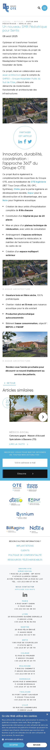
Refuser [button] (36, 745)
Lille (25, 705)
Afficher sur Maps (25, 589)
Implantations (25, 546)
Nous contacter (25, 587)
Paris (25, 601)
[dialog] (25, 731)
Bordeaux (25, 679)
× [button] (47, 714)
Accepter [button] (13, 745)
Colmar (25, 653)
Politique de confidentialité (25, 555)
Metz (25, 640)
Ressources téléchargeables (25, 560)
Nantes (25, 627)
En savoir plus (18, 735)
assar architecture (12, 75)
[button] (42, 416)
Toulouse (25, 692)
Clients (25, 551)
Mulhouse (25, 666)
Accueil (7, 21)
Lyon (25, 614)
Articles (18, 21)
